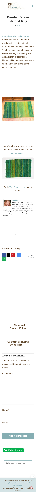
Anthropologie (17, 153)
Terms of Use (27, 483)
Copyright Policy (18, 485)
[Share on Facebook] (4, 255)
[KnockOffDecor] (18, 6)
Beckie (19, 26)
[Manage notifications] (31, 487)
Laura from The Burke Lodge (15, 36)
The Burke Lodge (17, 187)
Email (5, 422)
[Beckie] (7, 203)
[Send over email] (4, 259)
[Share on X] (9, 255)
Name (5, 410)
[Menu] (3, 6)
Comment (7, 373)
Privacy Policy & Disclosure (13, 483)
